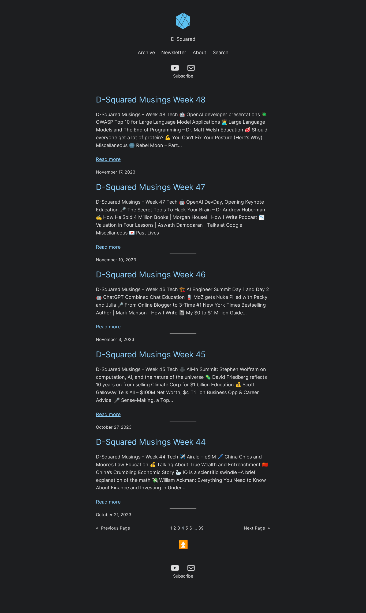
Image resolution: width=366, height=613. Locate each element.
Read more (108, 159)
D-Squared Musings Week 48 (151, 99)
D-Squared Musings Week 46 (151, 274)
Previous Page (113, 528)
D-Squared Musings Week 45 (151, 354)
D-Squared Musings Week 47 (150, 187)
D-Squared (183, 39)
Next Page (257, 528)
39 (201, 528)
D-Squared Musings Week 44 (151, 442)
